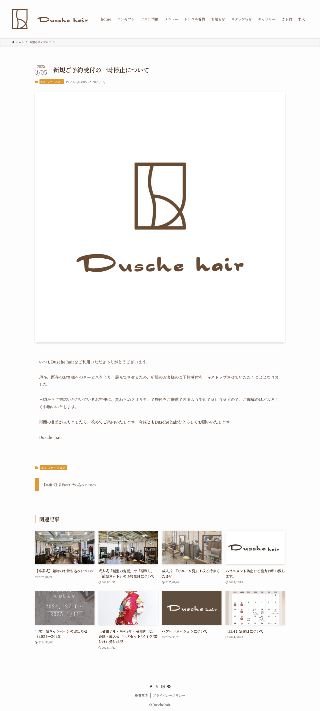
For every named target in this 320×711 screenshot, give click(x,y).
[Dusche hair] (50, 19)
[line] (169, 686)
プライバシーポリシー (169, 695)
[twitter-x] (157, 686)
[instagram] (163, 686)
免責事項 (141, 695)
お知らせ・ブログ (52, 82)
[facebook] (151, 686)
